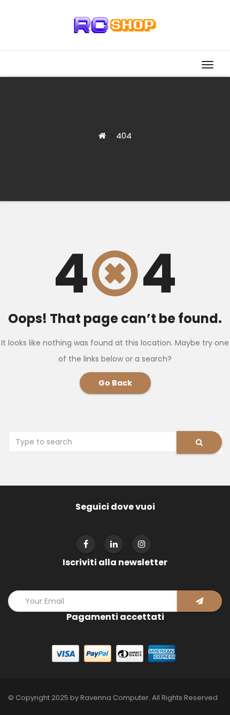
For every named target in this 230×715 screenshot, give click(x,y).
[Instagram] (141, 544)
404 (124, 135)
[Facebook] (85, 544)
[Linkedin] (114, 544)
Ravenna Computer (114, 698)
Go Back (115, 383)
